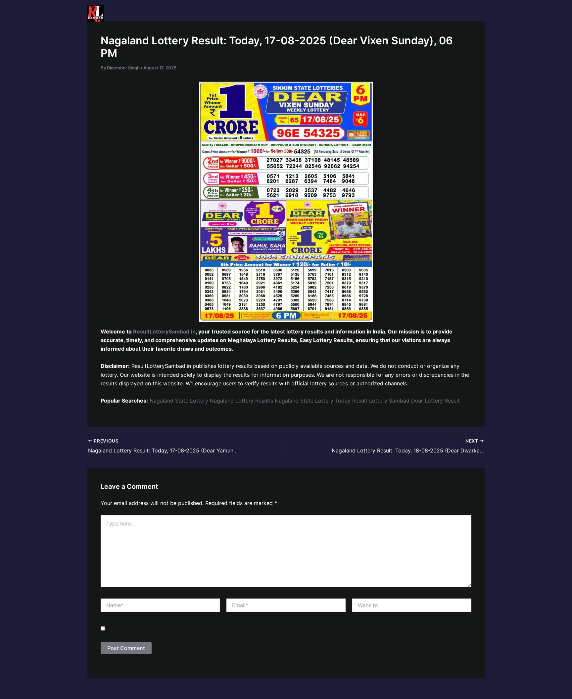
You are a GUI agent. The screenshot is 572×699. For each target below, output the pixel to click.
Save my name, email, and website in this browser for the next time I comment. (196, 629)
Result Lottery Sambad (380, 400)
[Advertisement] (286, 77)
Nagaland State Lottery (179, 400)
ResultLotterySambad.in (164, 331)
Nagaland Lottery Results (241, 400)
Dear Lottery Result (435, 400)
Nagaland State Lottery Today (313, 400)
